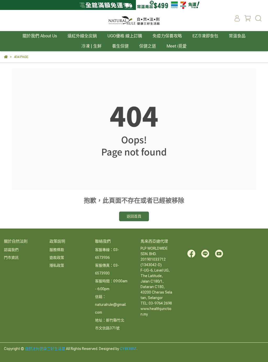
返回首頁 (134, 216)
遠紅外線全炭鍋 (82, 35)
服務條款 (56, 250)
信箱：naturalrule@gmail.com (110, 304)
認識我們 (11, 250)
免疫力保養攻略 (167, 35)
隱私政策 (56, 265)
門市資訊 (11, 257)
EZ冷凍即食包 (205, 35)
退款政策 (56, 257)
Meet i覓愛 (176, 46)
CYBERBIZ (128, 349)
